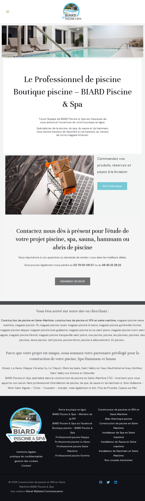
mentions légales (26, 451)
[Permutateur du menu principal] (7, 12)
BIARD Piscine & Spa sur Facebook (72, 423)
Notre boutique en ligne (72, 409)
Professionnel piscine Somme (72, 455)
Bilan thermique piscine (118, 418)
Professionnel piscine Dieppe (72, 437)
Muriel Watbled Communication (44, 491)
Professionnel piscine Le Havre (72, 441)
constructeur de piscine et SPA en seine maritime (85, 320)
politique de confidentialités (26, 456)
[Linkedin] (115, 482)
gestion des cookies (26, 461)
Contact (26, 465)
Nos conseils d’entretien (119, 460)
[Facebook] (100, 482)
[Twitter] (108, 482)
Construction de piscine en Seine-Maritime (27, 320)
